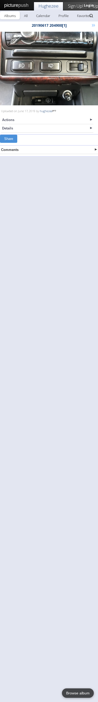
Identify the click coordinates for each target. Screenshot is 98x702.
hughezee (46, 111)
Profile (64, 15)
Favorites (84, 15)
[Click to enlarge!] (49, 68)
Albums (10, 15)
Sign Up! (75, 6)
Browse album (78, 693)
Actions (8, 120)
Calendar (43, 15)
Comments (10, 150)
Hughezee (48, 6)
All (26, 15)
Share (8, 139)
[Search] (91, 16)
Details (7, 128)
